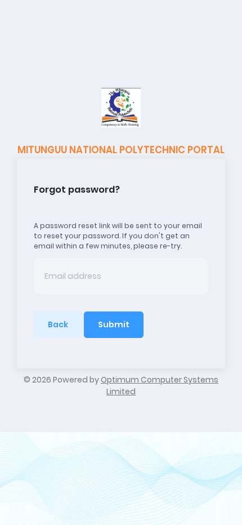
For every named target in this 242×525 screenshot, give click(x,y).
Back (58, 324)
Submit (113, 324)
